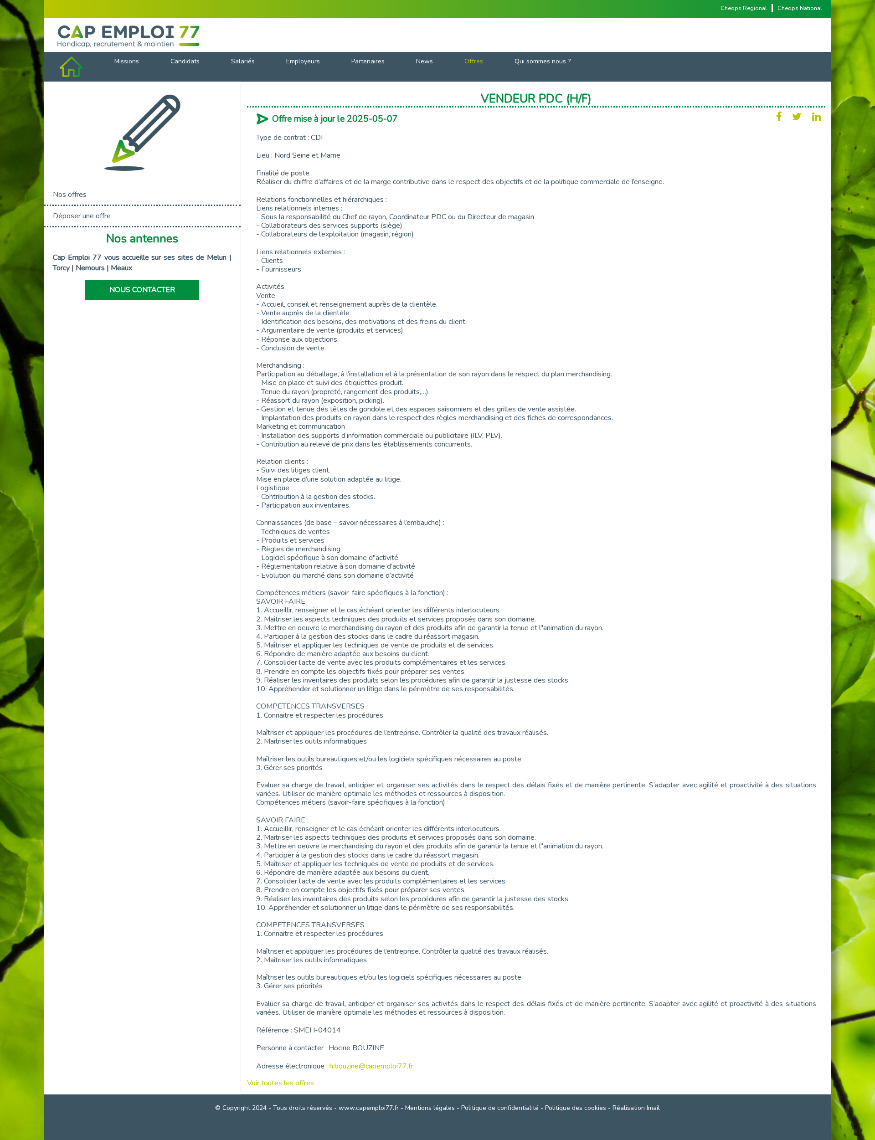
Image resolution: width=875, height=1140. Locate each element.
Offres (473, 61)
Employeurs (303, 61)
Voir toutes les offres (280, 1083)
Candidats (185, 61)
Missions (126, 61)
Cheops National (799, 8)
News (424, 61)
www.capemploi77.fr (369, 1108)
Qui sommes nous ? (543, 61)
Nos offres (70, 195)
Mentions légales (430, 1108)
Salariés (243, 61)
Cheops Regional (744, 8)
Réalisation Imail (636, 1108)
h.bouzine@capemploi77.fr (371, 1066)
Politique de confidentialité (500, 1108)
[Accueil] (437, 35)
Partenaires (368, 61)
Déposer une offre (82, 216)
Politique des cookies (575, 1108)
